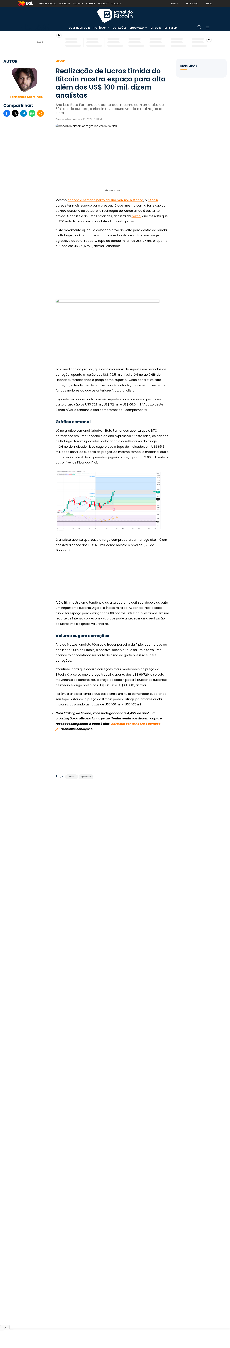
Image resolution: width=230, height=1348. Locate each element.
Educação (137, 28)
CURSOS (90, 3)
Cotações (119, 28)
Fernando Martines (26, 96)
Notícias (99, 28)
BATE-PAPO (192, 3)
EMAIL (208, 3)
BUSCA (174, 3)
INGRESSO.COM (47, 3)
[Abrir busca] (199, 28)
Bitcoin (156, 28)
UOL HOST (64, 3)
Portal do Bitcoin (115, 16)
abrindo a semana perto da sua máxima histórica (105, 200)
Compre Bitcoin (79, 28)
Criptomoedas (86, 776)
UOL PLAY (103, 3)
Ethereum (171, 28)
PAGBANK (78, 3)
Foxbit (136, 216)
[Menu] (208, 28)
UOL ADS (116, 3)
